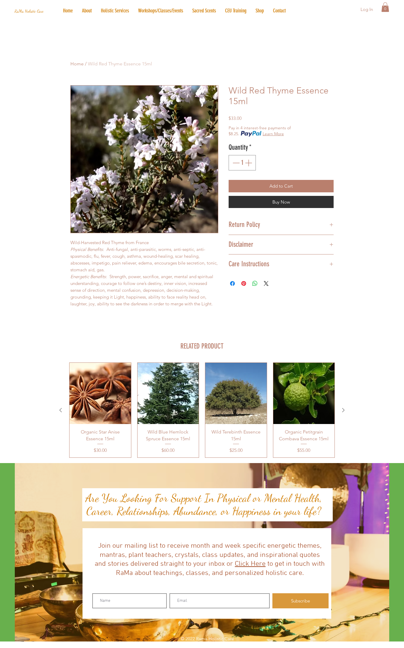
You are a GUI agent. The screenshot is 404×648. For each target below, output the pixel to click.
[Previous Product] (60, 410)
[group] (202, 410)
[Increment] (249, 162)
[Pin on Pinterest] (243, 283)
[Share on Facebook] (232, 283)
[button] (114, 10)
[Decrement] (235, 162)
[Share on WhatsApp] (254, 283)
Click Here (250, 564)
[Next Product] (343, 410)
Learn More (273, 133)
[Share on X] (266, 283)
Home (77, 64)
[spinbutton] (242, 162)
